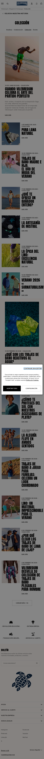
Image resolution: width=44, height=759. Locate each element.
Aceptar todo (12, 388)
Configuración (31, 388)
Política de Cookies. (32, 380)
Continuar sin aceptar (33, 368)
